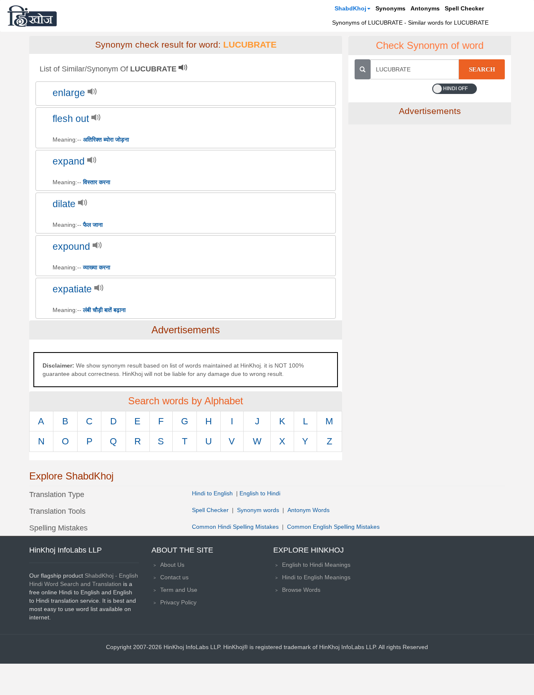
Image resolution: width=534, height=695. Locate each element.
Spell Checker (464, 8)
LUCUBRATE (250, 45)
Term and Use (178, 589)
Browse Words (301, 589)
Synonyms (390, 8)
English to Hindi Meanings (316, 564)
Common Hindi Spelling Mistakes (235, 526)
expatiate (72, 289)
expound (71, 246)
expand (69, 161)
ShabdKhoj (350, 8)
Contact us (174, 577)
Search (482, 69)
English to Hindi (259, 493)
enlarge (69, 93)
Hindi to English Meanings (316, 577)
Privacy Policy (178, 602)
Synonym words (258, 510)
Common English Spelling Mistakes (333, 526)
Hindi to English (213, 493)
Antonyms (425, 8)
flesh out (71, 118)
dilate (64, 204)
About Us (172, 564)
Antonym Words (308, 510)
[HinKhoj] (32, 16)
